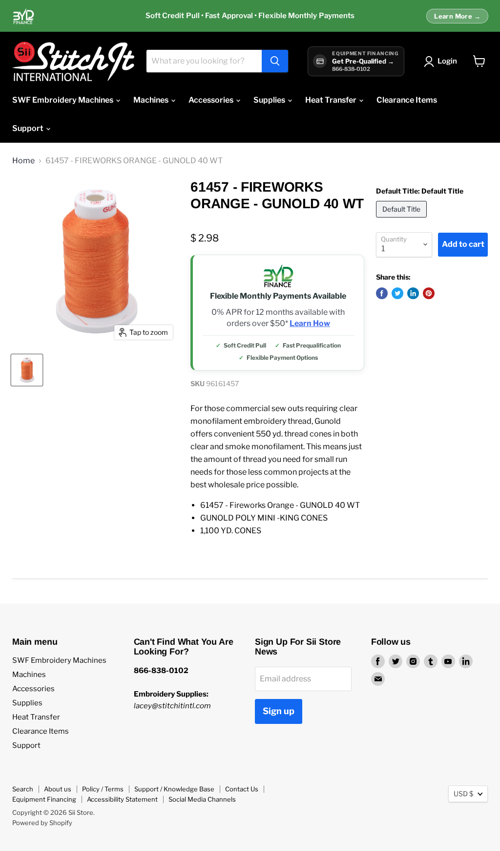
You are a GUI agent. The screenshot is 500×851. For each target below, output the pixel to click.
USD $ (463, 793)
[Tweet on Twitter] (397, 293)
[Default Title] (402, 219)
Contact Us (241, 789)
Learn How (310, 323)
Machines (151, 100)
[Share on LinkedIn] (413, 293)
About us (57, 789)
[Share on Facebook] (382, 293)
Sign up (278, 711)
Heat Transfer (331, 100)
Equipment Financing (44, 799)
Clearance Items (406, 100)
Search (22, 789)
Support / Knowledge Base (174, 789)
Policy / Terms (103, 789)
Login (447, 61)
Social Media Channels (202, 799)
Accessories (211, 100)
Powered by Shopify (42, 823)
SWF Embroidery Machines (63, 100)
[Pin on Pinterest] (429, 293)
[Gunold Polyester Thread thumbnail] (26, 370)
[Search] (275, 61)
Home (23, 160)
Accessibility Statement (122, 799)
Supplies (270, 100)
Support (28, 128)
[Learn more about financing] (250, 16)
